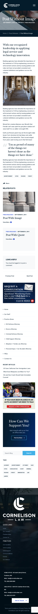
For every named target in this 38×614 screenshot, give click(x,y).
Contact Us (7, 359)
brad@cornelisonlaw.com (15, 578)
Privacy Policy (23, 608)
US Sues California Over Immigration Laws (16, 368)
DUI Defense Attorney (13, 324)
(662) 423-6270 (11, 595)
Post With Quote (15, 235)
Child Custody (7, 547)
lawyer (6, 476)
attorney (25, 465)
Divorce (5, 556)
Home (5, 33)
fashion (23, 176)
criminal (28, 468)
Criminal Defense (7, 553)
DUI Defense (6, 559)
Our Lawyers (6, 531)
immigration (21, 472)
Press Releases (30, 22)
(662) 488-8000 (11, 581)
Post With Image (12, 218)
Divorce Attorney (11, 329)
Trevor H (21, 22)
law (28, 472)
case (32, 465)
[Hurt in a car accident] (19, 383)
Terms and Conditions (11, 608)
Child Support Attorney (13, 339)
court (22, 468)
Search (28, 453)
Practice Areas (9, 319)
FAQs (6, 354)
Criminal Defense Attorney (14, 334)
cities (16, 176)
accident (6, 465)
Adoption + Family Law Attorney (16, 344)
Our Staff (7, 314)
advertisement (8, 176)
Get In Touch (19, 600)
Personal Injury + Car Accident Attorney (18, 349)
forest (30, 176)
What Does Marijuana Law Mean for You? (16, 372)
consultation (13, 468)
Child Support (7, 550)
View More (6, 222)
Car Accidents (7, 544)
